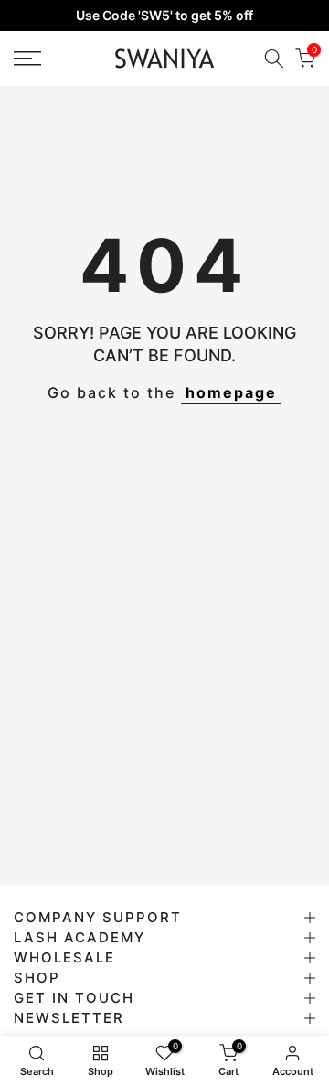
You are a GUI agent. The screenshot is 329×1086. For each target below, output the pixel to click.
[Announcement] (164, 16)
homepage (231, 392)
